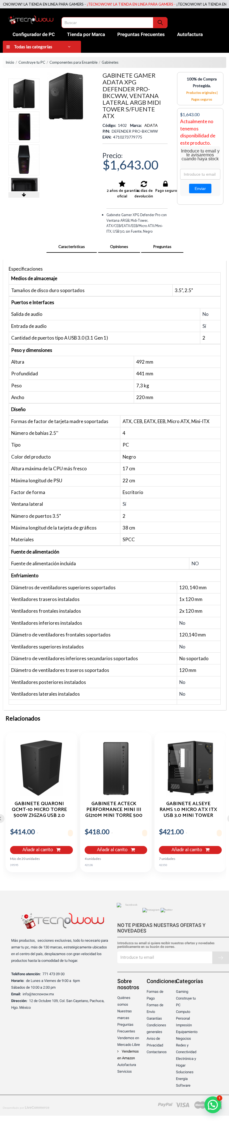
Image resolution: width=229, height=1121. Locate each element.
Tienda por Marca (86, 34)
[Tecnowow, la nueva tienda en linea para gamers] (31, 19)
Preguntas (162, 246)
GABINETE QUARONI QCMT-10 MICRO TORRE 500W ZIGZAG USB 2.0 (39, 809)
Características (71, 246)
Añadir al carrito (38, 850)
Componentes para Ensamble (73, 62)
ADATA (151, 125)
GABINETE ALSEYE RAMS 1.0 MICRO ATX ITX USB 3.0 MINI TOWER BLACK (188, 809)
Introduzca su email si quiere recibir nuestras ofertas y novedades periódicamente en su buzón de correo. (165, 945)
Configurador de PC (34, 34)
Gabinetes (110, 62)
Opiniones (119, 246)
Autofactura (190, 34)
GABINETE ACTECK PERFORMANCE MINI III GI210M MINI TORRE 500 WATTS (113, 809)
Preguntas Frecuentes (141, 34)
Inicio (10, 62)
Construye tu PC (31, 62)
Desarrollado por (26, 1108)
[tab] (71, 246)
